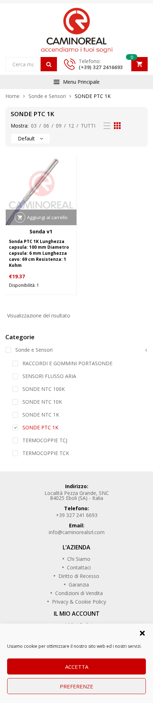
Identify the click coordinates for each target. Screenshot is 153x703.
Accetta (76, 666)
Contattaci (79, 567)
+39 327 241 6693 (76, 515)
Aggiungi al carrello (47, 217)
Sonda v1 (41, 231)
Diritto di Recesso (78, 576)
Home (12, 96)
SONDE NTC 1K (40, 414)
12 (71, 125)
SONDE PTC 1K (40, 427)
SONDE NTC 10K (42, 401)
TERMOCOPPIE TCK (45, 453)
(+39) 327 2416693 (101, 67)
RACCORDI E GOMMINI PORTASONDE (67, 363)
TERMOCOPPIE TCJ (44, 440)
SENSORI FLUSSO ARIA (49, 376)
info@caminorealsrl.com (77, 532)
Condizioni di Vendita (79, 593)
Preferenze (76, 686)
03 (34, 125)
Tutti (88, 125)
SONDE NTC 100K (43, 389)
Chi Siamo (78, 558)
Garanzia (79, 584)
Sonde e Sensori (47, 96)
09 (59, 125)
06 (46, 125)
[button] (142, 632)
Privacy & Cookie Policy (79, 601)
